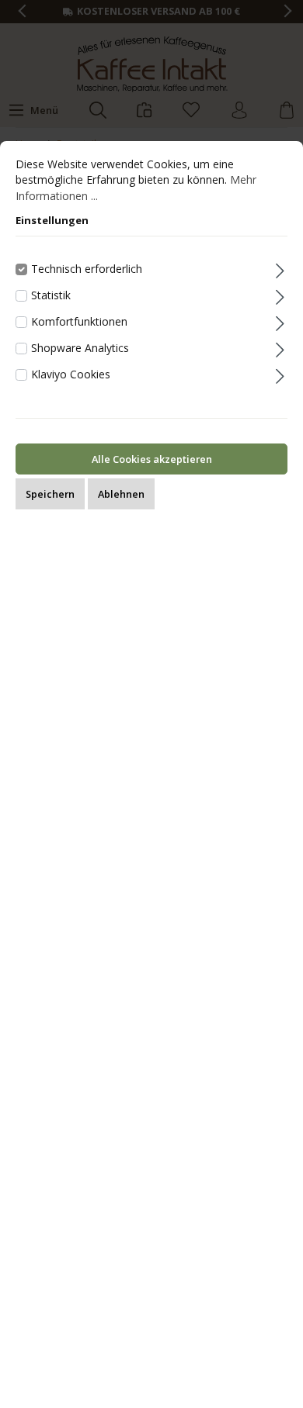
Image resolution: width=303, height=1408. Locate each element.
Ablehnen (121, 494)
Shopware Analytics (80, 347)
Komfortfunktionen (79, 321)
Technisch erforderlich (86, 268)
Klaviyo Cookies (70, 374)
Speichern (50, 494)
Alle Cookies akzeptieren (152, 459)
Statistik (51, 295)
